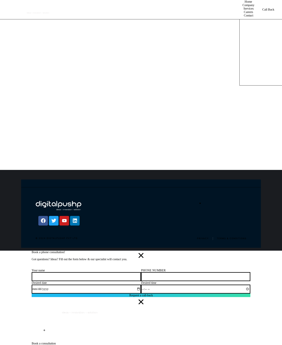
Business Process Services (275, 60)
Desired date (39, 282)
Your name (38, 270)
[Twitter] (54, 221)
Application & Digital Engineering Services (254, 63)
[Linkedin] (75, 221)
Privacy (203, 238)
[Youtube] (64, 221)
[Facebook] (43, 221)
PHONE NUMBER (153, 270)
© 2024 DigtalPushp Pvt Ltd (56, 238)
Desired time (148, 282)
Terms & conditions (232, 238)
